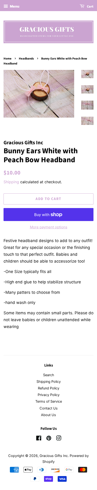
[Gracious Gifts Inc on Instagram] (58, 439)
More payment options (48, 227)
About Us (48, 415)
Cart (89, 6)
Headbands (26, 58)
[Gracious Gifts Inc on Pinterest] (48, 439)
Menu (14, 6)
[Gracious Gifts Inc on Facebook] (38, 439)
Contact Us (49, 408)
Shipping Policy (48, 381)
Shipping (11, 181)
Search (48, 375)
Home (8, 58)
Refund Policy (48, 388)
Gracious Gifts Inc (54, 456)
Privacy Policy (49, 395)
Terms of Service (48, 401)
